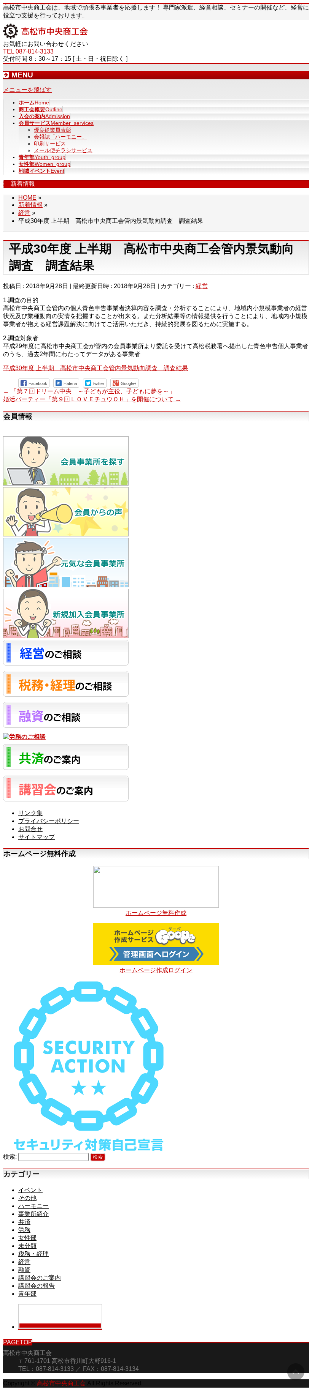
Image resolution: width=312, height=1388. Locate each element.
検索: (10, 1156)
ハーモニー (33, 1206)
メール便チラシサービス (63, 150)
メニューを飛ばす (27, 90)
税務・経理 (33, 1254)
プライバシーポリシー (48, 821)
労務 (24, 1230)
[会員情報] (66, 483)
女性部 (27, 1238)
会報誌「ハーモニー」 (60, 137)
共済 (24, 1222)
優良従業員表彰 (52, 130)
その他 (27, 1198)
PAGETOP (17, 1342)
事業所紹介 (33, 1214)
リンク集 (30, 813)
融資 (24, 1270)
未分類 (27, 1246)
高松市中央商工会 (61, 1383)
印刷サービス (50, 143)
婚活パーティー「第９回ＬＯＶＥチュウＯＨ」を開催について (92, 399)
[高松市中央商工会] (45, 36)
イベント (30, 1190)
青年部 (27, 1293)
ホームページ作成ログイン (156, 970)
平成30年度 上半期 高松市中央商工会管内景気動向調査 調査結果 (95, 368)
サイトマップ (36, 837)
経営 (202, 286)
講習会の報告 (36, 1285)
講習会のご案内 (39, 1277)
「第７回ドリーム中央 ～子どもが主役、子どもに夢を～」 (89, 391)
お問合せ (30, 829)
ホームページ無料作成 (156, 913)
